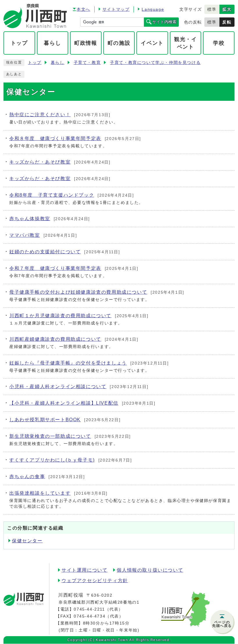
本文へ (83, 9)
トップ (35, 62)
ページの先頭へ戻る (222, 624)
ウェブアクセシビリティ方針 (95, 580)
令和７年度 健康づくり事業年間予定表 (55, 268)
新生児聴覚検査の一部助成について (50, 436)
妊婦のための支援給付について (45, 251)
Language (153, 9)
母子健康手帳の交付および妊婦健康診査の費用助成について (78, 292)
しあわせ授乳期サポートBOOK (45, 419)
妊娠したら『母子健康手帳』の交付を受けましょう (68, 362)
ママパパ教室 (24, 235)
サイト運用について (84, 570)
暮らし (57, 62)
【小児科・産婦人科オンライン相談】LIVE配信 (63, 403)
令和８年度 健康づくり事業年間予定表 (55, 138)
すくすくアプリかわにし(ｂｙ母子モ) (52, 460)
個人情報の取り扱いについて (150, 570)
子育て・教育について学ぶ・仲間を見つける (155, 62)
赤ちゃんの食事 (27, 476)
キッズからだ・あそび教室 (40, 161)
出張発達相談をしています (40, 493)
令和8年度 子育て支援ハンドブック (51, 195)
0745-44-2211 (89, 609)
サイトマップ (116, 9)
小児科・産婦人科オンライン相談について (57, 386)
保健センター (27, 540)
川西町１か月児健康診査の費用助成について (60, 315)
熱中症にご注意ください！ (40, 114)
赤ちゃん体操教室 (29, 218)
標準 (211, 9)
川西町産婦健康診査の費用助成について (55, 339)
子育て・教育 (87, 62)
